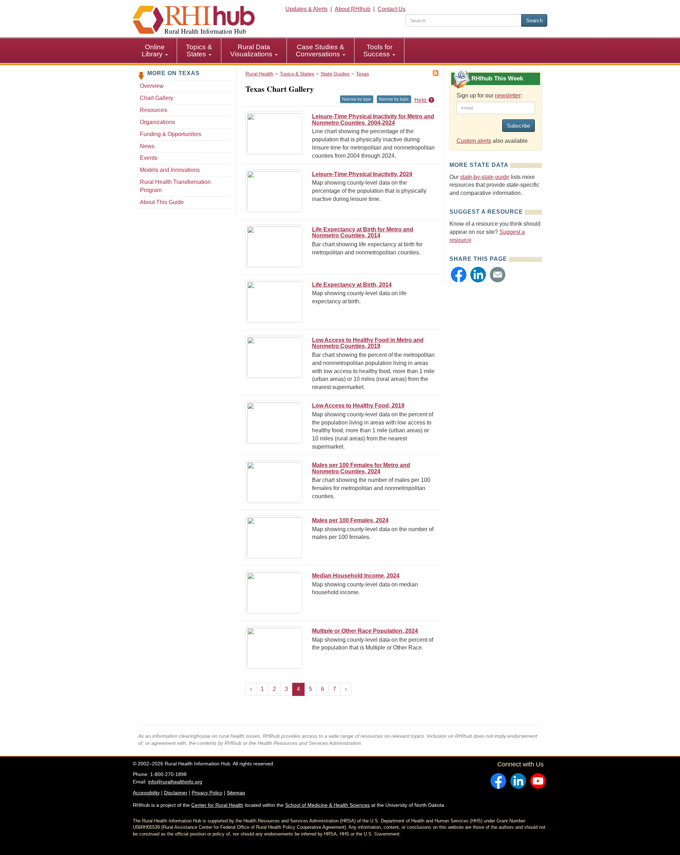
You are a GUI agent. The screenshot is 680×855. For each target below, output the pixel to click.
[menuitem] (155, 50)
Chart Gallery (156, 98)
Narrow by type (356, 99)
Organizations (157, 122)
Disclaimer (175, 792)
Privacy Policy (207, 792)
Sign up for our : (489, 95)
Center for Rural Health (217, 805)
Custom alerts (474, 141)
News (147, 146)
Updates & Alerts (306, 9)
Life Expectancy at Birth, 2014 (352, 285)
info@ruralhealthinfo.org (175, 781)
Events (148, 158)
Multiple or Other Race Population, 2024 (365, 631)
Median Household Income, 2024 (356, 576)
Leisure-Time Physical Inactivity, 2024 (362, 174)
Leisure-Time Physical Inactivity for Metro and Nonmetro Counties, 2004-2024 (373, 119)
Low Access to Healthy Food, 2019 (358, 406)
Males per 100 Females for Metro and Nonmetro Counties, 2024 (361, 468)
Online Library (153, 50)
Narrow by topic (394, 99)
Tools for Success (377, 50)
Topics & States (199, 50)
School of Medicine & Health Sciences (327, 805)
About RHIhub (352, 9)
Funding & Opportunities (170, 134)
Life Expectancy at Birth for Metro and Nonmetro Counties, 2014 (362, 232)
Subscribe (518, 126)
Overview (152, 86)
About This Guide (162, 202)
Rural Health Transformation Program (175, 186)
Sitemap (236, 792)
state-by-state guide (484, 177)
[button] (458, 274)
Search (534, 20)
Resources (153, 110)
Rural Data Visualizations (252, 50)
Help (421, 100)
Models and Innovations (170, 170)
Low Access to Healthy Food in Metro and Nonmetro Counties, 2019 (368, 343)
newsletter (508, 95)
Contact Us (392, 9)
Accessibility (146, 792)
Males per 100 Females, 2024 (350, 520)
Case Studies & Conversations (320, 50)
